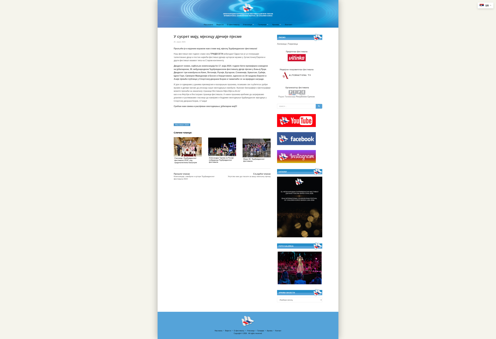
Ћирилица (293, 44)
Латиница (281, 44)
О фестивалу (233, 24)
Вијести (220, 24)
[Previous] (282, 268)
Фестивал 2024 (182, 125)
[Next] (317, 268)
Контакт (288, 24)
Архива (275, 24)
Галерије (262, 24)
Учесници (247, 24)
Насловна (208, 24)
